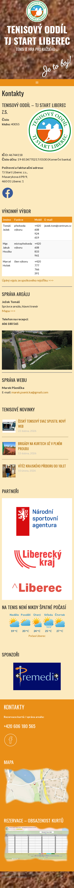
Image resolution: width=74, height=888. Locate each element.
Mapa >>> (8, 311)
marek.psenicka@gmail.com (30, 392)
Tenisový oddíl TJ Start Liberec (37, 35)
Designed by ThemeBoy (14, 877)
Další (56, 676)
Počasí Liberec (37, 635)
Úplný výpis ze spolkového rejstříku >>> (28, 280)
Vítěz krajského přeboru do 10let (42, 466)
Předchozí (18, 676)
